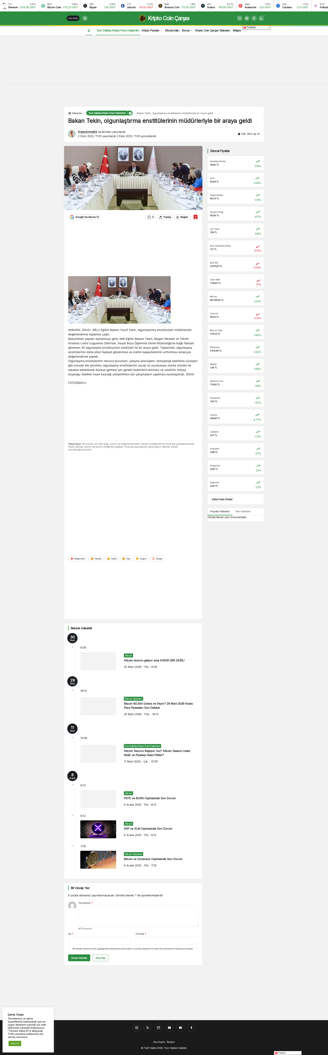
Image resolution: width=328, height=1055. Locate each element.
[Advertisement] (164, 61)
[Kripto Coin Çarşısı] (169, 1028)
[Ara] (239, 18)
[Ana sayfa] (88, 30)
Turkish (251, 27)
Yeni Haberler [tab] (243, 511)
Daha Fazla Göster (222, 499)
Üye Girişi (73, 18)
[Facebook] (191, 1028)
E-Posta (141, 933)
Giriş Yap (100, 957)
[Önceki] (4, 3)
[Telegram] (158, 1028)
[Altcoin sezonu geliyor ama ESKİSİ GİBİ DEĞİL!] (133, 653)
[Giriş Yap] (254, 18)
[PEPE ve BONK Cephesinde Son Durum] (133, 791)
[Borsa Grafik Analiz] (180, 1028)
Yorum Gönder (79, 957)
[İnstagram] (137, 1028)
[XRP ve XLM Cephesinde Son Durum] (133, 828)
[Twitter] (148, 1028)
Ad (70, 933)
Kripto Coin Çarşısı (168, 18)
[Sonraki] (4, 8)
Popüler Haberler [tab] (220, 511)
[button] (247, 18)
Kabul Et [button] (15, 1043)
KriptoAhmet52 (87, 132)
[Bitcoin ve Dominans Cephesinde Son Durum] (133, 858)
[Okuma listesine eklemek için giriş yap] (195, 217)
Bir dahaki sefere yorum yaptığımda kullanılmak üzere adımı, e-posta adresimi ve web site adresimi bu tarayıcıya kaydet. (133, 948)
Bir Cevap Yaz (80, 888)
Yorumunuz (85, 902)
